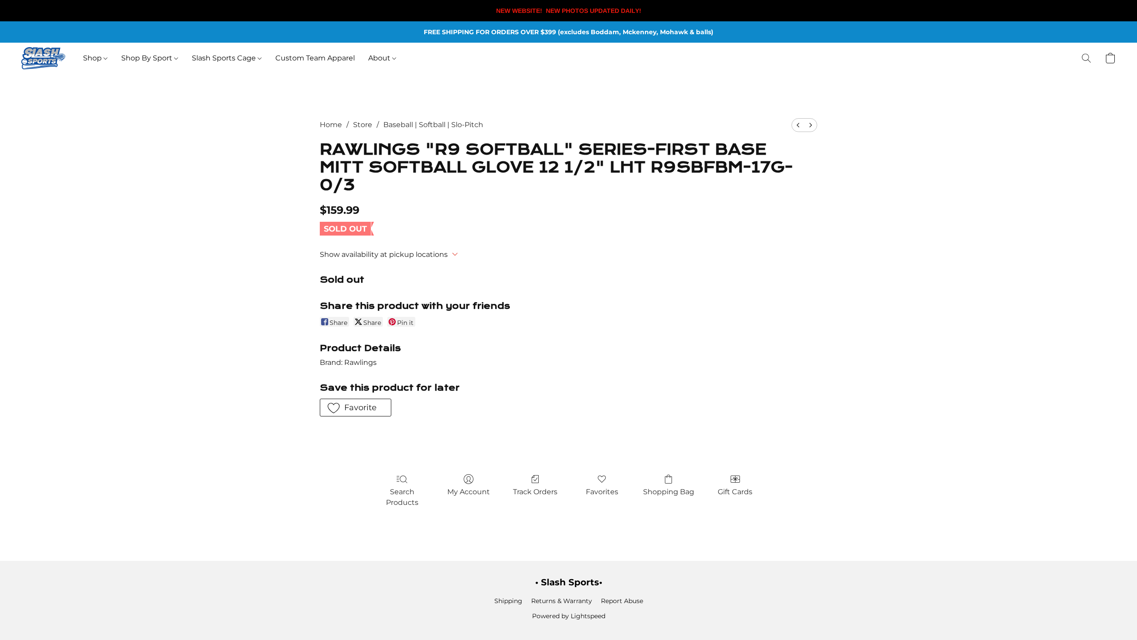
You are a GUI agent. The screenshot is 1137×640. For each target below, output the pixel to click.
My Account (468, 492)
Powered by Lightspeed (568, 616)
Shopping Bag (668, 492)
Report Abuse (622, 601)
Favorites (602, 492)
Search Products (402, 497)
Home (331, 124)
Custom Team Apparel (315, 58)
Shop (93, 58)
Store (362, 124)
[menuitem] (798, 125)
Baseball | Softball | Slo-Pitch (433, 124)
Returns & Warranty (561, 601)
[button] (43, 58)
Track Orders (535, 492)
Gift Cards (735, 492)
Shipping (508, 601)
